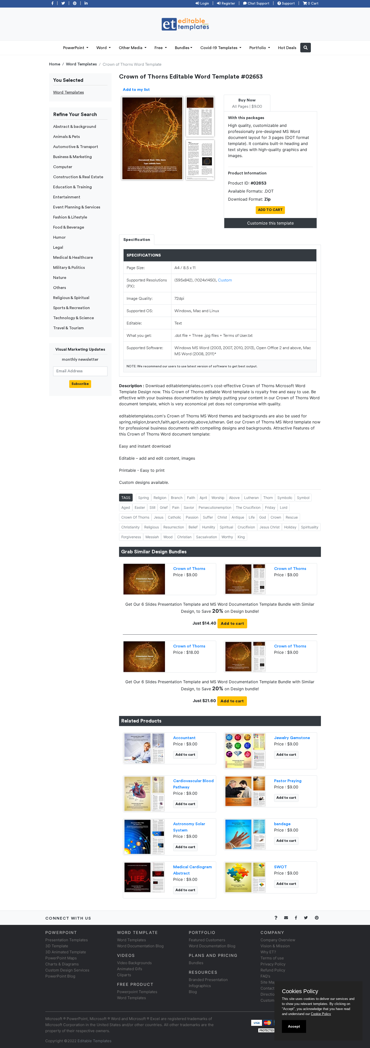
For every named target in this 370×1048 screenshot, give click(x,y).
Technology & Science (73, 318)
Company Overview (278, 939)
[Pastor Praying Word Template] (245, 790)
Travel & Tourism (68, 328)
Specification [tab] (136, 240)
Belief (193, 527)
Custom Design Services (67, 970)
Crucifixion (246, 527)
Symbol (303, 497)
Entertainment (66, 197)
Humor (59, 237)
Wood (168, 537)
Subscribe (80, 384)
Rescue (292, 517)
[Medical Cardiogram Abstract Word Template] (144, 876)
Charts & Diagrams (62, 964)
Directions (270, 994)
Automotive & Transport (75, 147)
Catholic (174, 517)
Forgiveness (131, 537)
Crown (276, 517)
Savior (189, 507)
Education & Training (72, 187)
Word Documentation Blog (140, 946)
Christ (222, 517)
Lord (283, 507)
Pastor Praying (288, 781)
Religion (160, 497)
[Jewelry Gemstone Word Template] (245, 750)
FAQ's (265, 976)
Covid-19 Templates (219, 48)
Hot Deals (287, 48)
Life (252, 517)
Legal (58, 247)
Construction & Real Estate (78, 177)
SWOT (280, 867)
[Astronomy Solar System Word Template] (144, 836)
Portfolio (258, 48)
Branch (176, 497)
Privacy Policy (273, 964)
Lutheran (251, 497)
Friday (270, 507)
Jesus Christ (270, 527)
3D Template (56, 946)
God (262, 517)
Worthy (227, 537)
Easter (140, 507)
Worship (218, 497)
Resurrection (173, 527)
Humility (208, 527)
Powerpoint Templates (137, 991)
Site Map (268, 982)
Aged (125, 507)
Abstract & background (74, 127)
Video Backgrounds (134, 962)
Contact (267, 988)
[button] (305, 47)
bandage (282, 824)
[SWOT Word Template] (245, 876)
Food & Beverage (68, 227)
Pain (175, 507)
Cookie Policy (321, 1014)
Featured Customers (207, 939)
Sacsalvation (206, 537)
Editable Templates (95, 1040)
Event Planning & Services (76, 207)
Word (102, 48)
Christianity (130, 527)
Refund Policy (273, 970)
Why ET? (268, 952)
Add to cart (232, 624)
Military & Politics (69, 268)
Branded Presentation (208, 979)
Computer (62, 167)
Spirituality (309, 527)
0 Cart (312, 3)
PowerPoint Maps (61, 958)
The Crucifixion (248, 507)
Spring (143, 497)
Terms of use (272, 958)
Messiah (152, 537)
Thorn (268, 497)
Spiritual (226, 527)
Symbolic (284, 497)
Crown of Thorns (189, 569)
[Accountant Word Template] (144, 747)
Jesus (158, 517)
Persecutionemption (215, 507)
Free (159, 48)
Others (59, 288)
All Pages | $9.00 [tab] (247, 103)
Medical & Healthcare (73, 258)
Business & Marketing (72, 157)
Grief (164, 507)
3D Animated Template (65, 952)
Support (288, 3)
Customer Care (274, 1000)
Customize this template (270, 223)
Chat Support (258, 3)
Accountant (184, 738)
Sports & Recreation (71, 308)
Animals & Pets (66, 137)
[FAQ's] (278, 917)
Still (152, 507)
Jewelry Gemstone (292, 738)
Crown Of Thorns (135, 517)
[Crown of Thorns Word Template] (245, 578)
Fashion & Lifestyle (70, 217)
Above (234, 497)
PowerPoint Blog (60, 976)
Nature (59, 278)
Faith (191, 497)
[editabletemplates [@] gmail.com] (289, 917)
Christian (184, 537)
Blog (193, 991)
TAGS (125, 497)
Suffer (208, 517)
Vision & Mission (275, 946)
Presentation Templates (66, 939)
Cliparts (124, 974)
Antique (238, 517)
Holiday (290, 527)
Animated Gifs (129, 968)
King (241, 537)
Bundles (182, 48)
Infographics (200, 985)
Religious (151, 527)
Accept (294, 1026)
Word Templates (81, 64)
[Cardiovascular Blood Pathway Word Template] (144, 793)
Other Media (131, 48)
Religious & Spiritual (71, 298)
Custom (225, 279)
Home (54, 64)
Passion (192, 517)
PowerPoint (74, 48)
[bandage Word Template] (245, 833)
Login (204, 3)
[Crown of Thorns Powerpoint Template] (144, 578)
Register (227, 3)
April (203, 497)
